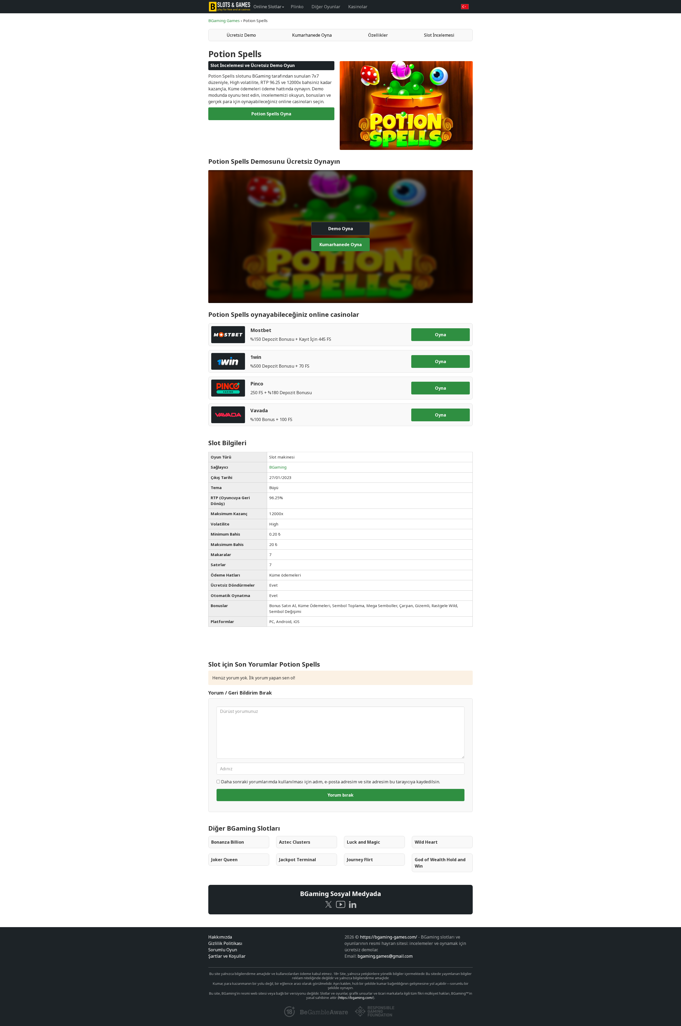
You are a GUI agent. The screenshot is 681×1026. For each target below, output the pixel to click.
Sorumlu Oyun (222, 950)
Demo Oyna (340, 229)
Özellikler (378, 35)
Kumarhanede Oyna (312, 35)
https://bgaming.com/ (356, 997)
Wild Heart (426, 842)
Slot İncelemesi (439, 35)
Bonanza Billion (227, 842)
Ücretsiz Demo (241, 35)
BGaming (277, 467)
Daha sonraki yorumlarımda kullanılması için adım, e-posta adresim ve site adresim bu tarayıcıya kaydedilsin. (330, 782)
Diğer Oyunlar (326, 7)
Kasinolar (357, 7)
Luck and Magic (363, 842)
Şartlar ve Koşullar (227, 956)
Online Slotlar (267, 6)
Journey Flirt (360, 860)
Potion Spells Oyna (271, 114)
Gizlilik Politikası (225, 943)
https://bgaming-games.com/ (388, 937)
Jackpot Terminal (297, 860)
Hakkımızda (220, 937)
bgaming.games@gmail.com (385, 956)
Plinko (297, 7)
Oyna (440, 335)
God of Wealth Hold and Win (440, 863)
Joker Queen (224, 860)
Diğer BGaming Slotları (244, 828)
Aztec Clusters (294, 842)
